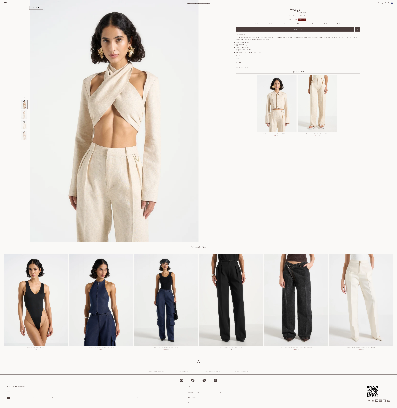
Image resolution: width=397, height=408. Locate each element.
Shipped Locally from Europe (156, 371)
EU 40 (311, 23)
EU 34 (270, 23)
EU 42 (325, 23)
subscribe (140, 397)
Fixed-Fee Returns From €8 (212, 371)
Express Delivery (184, 371)
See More (238, 58)
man (34, 397)
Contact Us (192, 403)
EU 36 (284, 23)
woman (13, 397)
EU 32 (256, 23)
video (35, 7)
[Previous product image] (24, 98)
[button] (24, 104)
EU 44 (339, 23)
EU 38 (297, 23)
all (53, 397)
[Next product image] (24, 142)
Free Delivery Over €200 (242, 371)
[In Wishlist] (357, 29)
